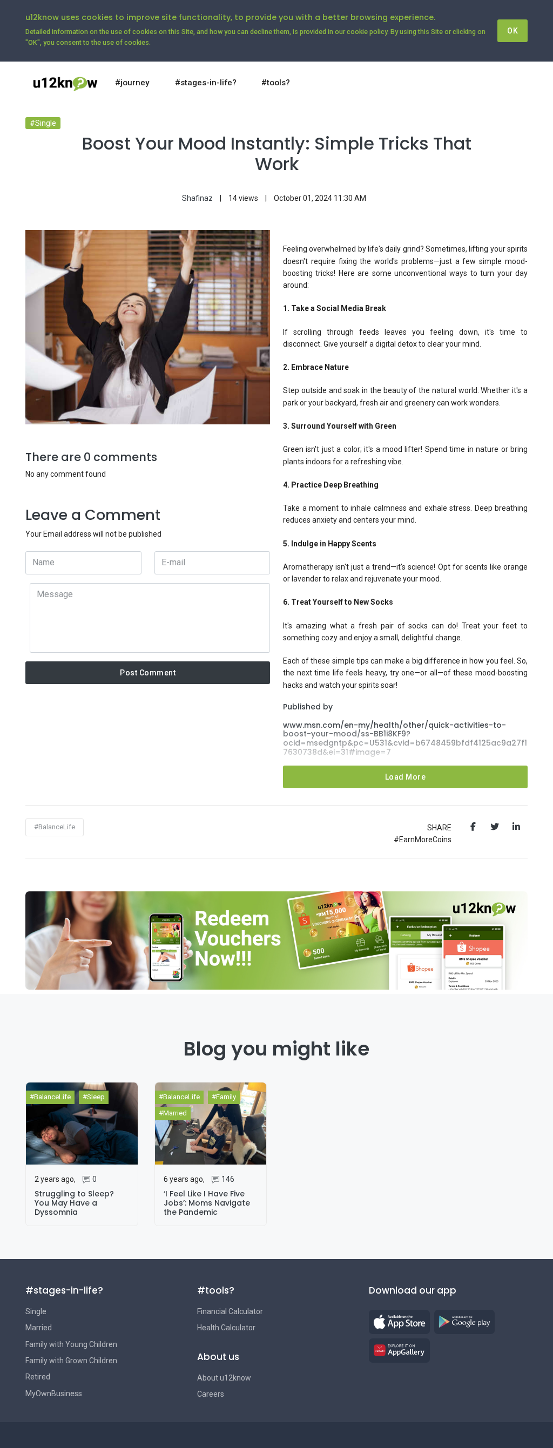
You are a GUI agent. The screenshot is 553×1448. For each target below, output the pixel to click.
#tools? (275, 82)
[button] (512, 83)
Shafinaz (197, 198)
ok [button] (512, 30)
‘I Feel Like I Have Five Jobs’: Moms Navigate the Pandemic (207, 1202)
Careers (210, 1394)
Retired (37, 1376)
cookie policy (367, 32)
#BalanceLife (54, 827)
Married (38, 1327)
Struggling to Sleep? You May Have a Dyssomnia (74, 1202)
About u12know (224, 1377)
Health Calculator (226, 1327)
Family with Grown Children (71, 1360)
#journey (132, 82)
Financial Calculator (230, 1311)
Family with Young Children (71, 1344)
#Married (173, 1113)
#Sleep (94, 1097)
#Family (224, 1097)
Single (35, 1311)
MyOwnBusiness (53, 1393)
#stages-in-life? (206, 82)
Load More (405, 777)
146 (227, 1179)
